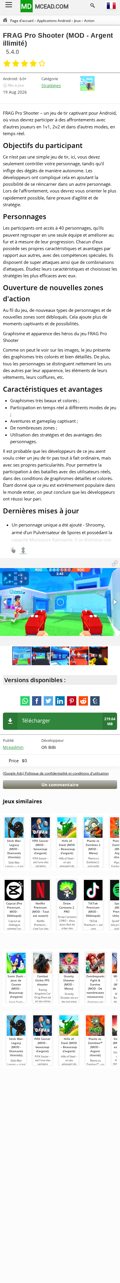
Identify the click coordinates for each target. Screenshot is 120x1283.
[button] (114, 563)
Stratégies (51, 85)
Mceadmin (13, 747)
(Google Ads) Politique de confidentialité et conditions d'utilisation (56, 773)
